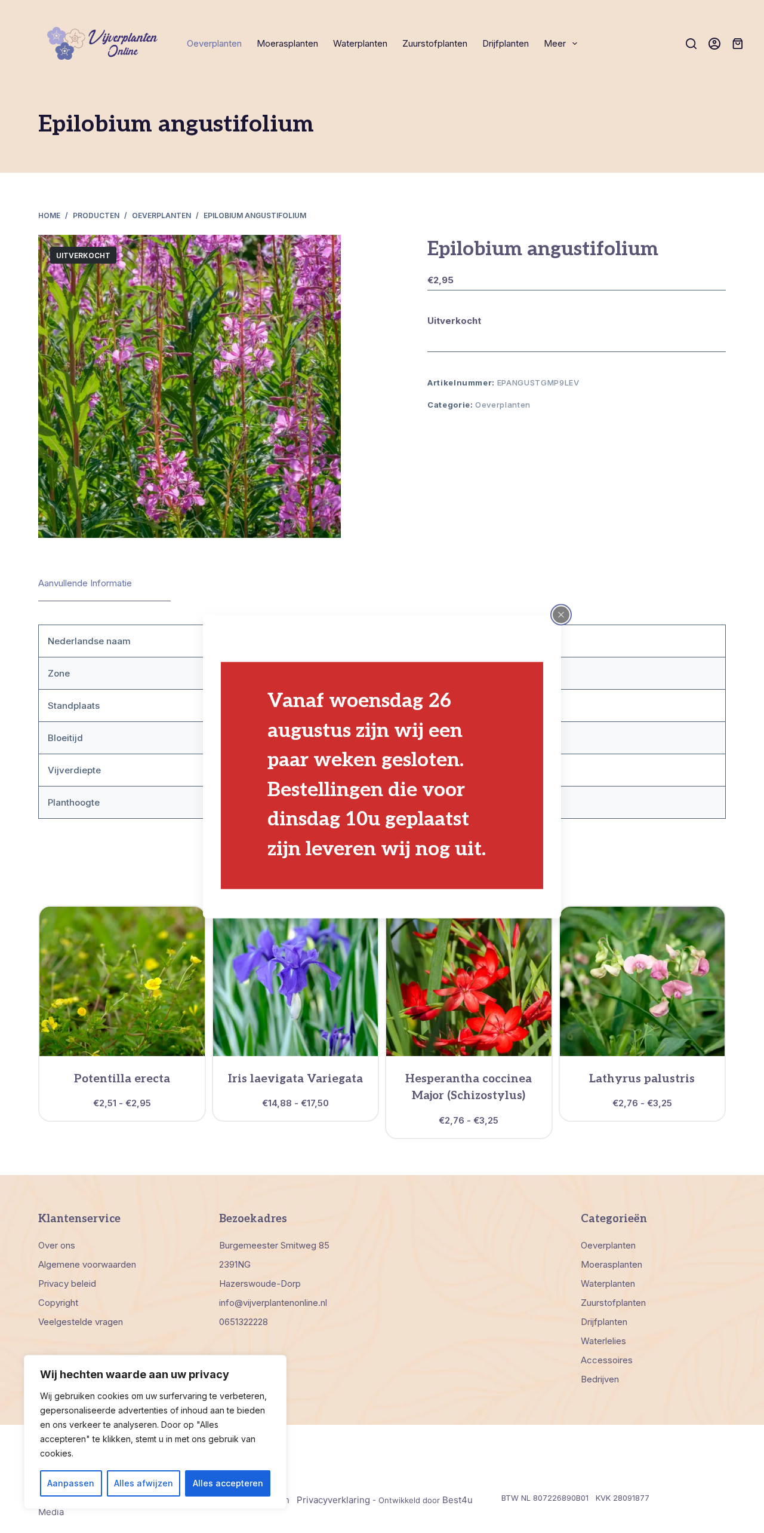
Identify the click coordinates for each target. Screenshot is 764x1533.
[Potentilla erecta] (122, 981)
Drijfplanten (505, 43)
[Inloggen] (714, 44)
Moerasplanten (287, 43)
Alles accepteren (228, 1483)
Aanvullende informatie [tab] (85, 583)
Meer (555, 43)
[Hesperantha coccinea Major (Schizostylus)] (469, 981)
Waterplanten (360, 43)
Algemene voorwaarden (87, 1264)
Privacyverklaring (333, 1500)
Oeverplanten (214, 43)
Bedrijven (600, 1379)
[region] (155, 1432)
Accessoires (607, 1360)
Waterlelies (603, 1341)
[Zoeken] (691, 43)
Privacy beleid (67, 1283)
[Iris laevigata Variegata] (295, 981)
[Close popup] (561, 614)
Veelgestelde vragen (80, 1321)
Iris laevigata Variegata (295, 1079)
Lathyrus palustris (642, 1079)
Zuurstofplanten (434, 43)
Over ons (56, 1245)
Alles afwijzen (143, 1483)
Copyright (58, 1302)
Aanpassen (70, 1483)
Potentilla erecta (122, 1079)
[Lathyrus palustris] (642, 981)
